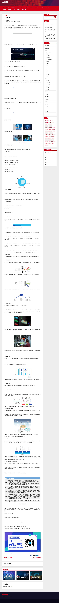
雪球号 (46, 162)
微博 (46, 157)
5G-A (48, 120)
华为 (51, 131)
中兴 (51, 124)
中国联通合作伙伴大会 (48, 127)
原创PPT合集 (24, 9)
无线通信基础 (49, 55)
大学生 (46, 134)
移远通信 (46, 141)
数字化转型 (26, 7)
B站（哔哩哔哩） (48, 152)
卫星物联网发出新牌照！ (49, 27)
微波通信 (48, 63)
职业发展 (31, 7)
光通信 (49, 131)
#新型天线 (18, 21)
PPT (52, 122)
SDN (48, 124)
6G (50, 120)
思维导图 (46, 136)
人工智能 (46, 129)
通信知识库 (13, 7)
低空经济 (53, 129)
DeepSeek (46, 122)
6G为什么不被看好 (36, 557)
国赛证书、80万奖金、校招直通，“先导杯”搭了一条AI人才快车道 (50, 35)
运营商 (46, 143)
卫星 (53, 131)
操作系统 (52, 136)
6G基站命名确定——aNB (9, 576)
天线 (52, 134)
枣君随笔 (4, 9)
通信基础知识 (48, 52)
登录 (11, 586)
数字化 (46, 138)
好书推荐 (9, 9)
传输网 (50, 129)
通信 (18, 7)
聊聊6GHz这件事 (8, 557)
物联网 (48, 61)
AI (52, 120)
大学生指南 (36, 7)
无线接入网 (48, 57)
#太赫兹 (15, 21)
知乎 (46, 154)
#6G (12, 21)
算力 (22, 7)
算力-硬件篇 (48, 82)
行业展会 (48, 7)
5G (45, 120)
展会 (54, 134)
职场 (52, 141)
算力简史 (47, 89)
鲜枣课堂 (5, 2)
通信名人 (48, 76)
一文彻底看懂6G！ (35, 577)
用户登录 (14, 9)
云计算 (48, 87)
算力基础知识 (48, 80)
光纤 (46, 131)
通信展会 (52, 143)
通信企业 (48, 74)
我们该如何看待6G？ (22, 577)
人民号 (46, 164)
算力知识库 (8, 7)
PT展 (46, 124)
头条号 (46, 159)
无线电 (53, 138)
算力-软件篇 (48, 84)
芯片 (54, 141)
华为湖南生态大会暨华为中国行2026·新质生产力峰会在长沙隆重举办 (50, 30)
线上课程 (18, 9)
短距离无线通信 (49, 59)
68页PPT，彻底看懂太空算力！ (50, 38)
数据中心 (49, 138)
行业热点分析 (42, 7)
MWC (50, 122)
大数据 (49, 134)
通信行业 (46, 145)
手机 (49, 136)
